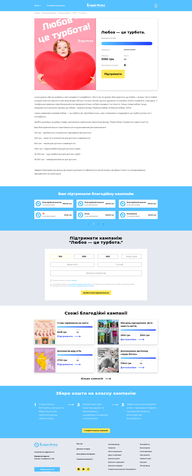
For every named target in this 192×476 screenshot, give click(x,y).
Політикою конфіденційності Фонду (81, 286)
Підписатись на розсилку (47, 470)
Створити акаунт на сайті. (65, 280)
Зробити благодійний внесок (96, 293)
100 (60, 256)
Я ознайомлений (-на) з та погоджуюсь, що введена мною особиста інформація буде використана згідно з (93, 285)
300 (84, 256)
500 (108, 256)
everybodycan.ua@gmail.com (44, 452)
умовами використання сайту (80, 284)
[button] (156, 5)
